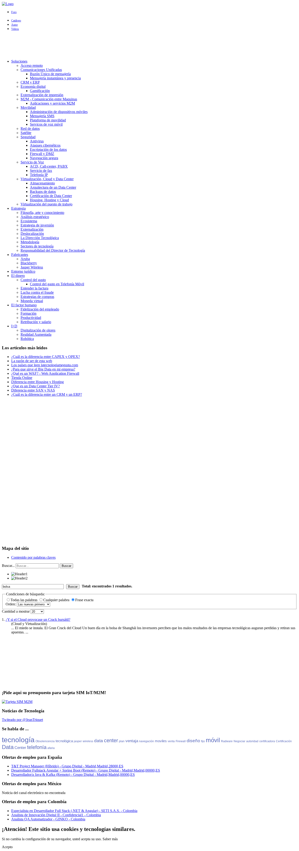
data (98, 740)
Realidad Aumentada (36, 334)
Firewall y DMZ (42, 154)
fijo (203, 741)
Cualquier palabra (56, 600)
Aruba (25, 259)
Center (20, 747)
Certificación (284, 741)
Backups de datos (43, 192)
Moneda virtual (32, 301)
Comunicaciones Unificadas (41, 70)
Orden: (11, 604)
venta (171, 741)
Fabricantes (19, 255)
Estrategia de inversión (37, 225)
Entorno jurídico (23, 271)
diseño (193, 740)
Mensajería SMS (42, 116)
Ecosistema (29, 221)
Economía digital (33, 86)
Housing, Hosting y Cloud (49, 200)
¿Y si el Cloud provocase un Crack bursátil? (38, 619)
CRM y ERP (30, 82)
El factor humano (24, 305)
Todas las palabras (24, 600)
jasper (78, 741)
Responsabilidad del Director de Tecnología (53, 250)
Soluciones (19, 61)
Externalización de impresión (42, 95)
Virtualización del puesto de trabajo (46, 204)
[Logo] (8, 4)
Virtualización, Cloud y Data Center (47, 179)
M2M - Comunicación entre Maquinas (49, 99)
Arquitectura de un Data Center (53, 187)
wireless (88, 741)
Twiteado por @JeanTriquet (22, 720)
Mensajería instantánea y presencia (55, 78)
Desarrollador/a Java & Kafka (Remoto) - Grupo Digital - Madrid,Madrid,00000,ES (73, 775)
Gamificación (40, 91)
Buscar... (8, 566)
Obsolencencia (45, 741)
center (111, 740)
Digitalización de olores (38, 330)
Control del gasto (33, 280)
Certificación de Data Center (51, 196)
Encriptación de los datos (48, 150)
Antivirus (37, 141)
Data (8, 747)
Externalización (32, 229)
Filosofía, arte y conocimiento (42, 213)
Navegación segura (44, 158)
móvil (213, 740)
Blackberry (29, 263)
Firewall (181, 741)
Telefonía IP (39, 175)
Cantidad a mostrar (16, 611)
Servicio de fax (41, 171)
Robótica (27, 339)
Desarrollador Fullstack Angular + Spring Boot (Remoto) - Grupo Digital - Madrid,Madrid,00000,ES (85, 770)
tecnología (18, 740)
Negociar (239, 741)
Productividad (31, 318)
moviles (161, 741)
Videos (15, 29)
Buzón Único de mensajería (50, 74)
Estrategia (18, 208)
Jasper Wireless (32, 267)
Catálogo (16, 20)
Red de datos (30, 129)
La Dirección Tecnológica (40, 238)
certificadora (267, 741)
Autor (14, 24)
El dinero (18, 276)
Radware (227, 741)
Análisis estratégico (35, 217)
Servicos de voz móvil (46, 124)
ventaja (131, 741)
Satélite (26, 133)
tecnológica (64, 741)
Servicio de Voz (32, 162)
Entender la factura (34, 288)
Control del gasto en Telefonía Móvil (57, 284)
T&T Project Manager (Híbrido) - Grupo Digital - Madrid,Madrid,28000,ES (67, 766)
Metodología (30, 242)
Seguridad (28, 137)
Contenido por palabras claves (33, 557)
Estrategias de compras (37, 297)
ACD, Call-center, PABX (49, 166)
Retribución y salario (36, 322)
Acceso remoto (32, 65)
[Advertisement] (149, 45)
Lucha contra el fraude (37, 292)
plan (122, 741)
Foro (14, 12)
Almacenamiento (42, 183)
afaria (51, 748)
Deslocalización (32, 234)
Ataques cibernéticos (45, 145)
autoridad (252, 741)
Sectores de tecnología (37, 246)
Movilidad (28, 107)
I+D (14, 326)
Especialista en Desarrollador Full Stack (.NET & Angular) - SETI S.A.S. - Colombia (74, 811)
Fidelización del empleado (40, 309)
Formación (28, 313)
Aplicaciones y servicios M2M (52, 103)
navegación (146, 741)
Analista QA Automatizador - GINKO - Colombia (48, 819)
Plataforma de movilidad (48, 120)
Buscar (66, 566)
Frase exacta (84, 600)
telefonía (36, 747)
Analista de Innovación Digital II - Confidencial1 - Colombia (56, 815)
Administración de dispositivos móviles (59, 112)
